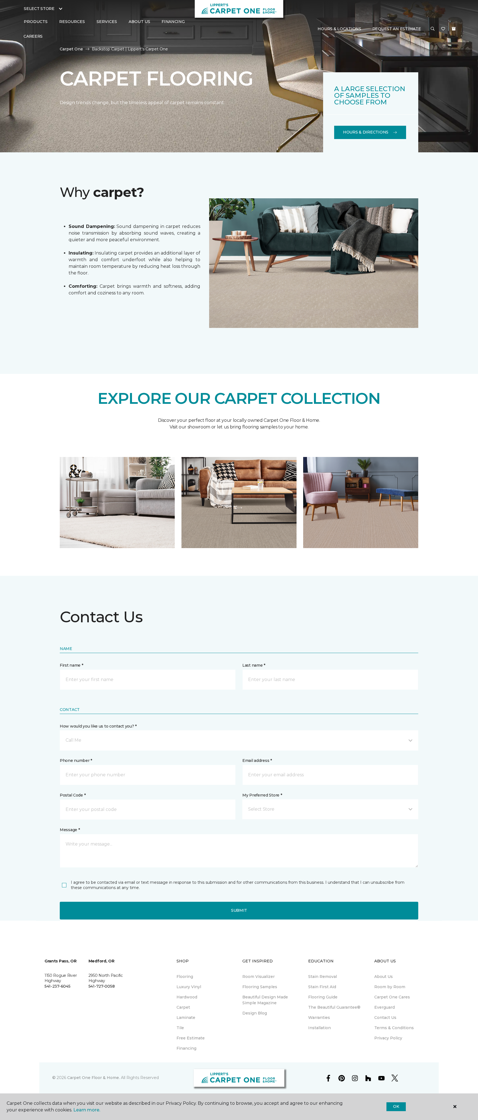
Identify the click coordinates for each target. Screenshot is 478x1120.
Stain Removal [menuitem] (322, 976)
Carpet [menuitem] (183, 1007)
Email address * (257, 760)
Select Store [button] (39, 8)
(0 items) (454, 29)
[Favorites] (443, 29)
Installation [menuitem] (319, 1027)
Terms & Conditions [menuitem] (394, 1027)
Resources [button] (72, 21)
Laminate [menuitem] (185, 1017)
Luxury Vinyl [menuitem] (188, 986)
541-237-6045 (58, 986)
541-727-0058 (102, 986)
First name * (71, 665)
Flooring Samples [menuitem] (259, 986)
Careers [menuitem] (33, 36)
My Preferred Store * (262, 795)
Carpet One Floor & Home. (93, 1077)
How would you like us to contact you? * (98, 726)
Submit (239, 910)
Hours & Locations (339, 28)
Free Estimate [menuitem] (190, 1038)
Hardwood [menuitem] (186, 997)
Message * (70, 830)
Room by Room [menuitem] (389, 986)
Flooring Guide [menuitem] (322, 997)
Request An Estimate (396, 28)
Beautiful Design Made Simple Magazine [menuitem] (265, 1000)
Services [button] (107, 21)
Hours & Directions (365, 132)
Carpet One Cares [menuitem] (392, 997)
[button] (432, 29)
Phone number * (76, 760)
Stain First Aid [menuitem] (322, 986)
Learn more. (86, 1110)
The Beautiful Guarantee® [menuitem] (334, 1007)
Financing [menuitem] (173, 21)
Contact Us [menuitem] (385, 1017)
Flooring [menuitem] (184, 976)
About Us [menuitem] (383, 976)
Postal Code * (72, 795)
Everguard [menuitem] (384, 1007)
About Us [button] (139, 21)
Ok (396, 1106)
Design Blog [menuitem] (254, 1013)
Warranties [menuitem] (319, 1017)
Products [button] (36, 21)
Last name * (253, 665)
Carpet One (71, 49)
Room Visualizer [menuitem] (258, 976)
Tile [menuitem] (180, 1027)
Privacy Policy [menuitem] (388, 1038)
